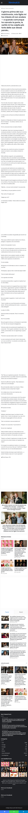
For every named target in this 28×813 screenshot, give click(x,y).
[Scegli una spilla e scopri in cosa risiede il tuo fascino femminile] (21, 563)
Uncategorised (5, 755)
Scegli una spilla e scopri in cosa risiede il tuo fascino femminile (21, 569)
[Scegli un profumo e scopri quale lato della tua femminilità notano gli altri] (7, 563)
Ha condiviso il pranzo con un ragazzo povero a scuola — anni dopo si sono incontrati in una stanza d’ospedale (18, 618)
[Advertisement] (14, 70)
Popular (7, 612)
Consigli (3, 744)
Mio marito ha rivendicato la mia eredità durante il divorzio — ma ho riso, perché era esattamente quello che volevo (18, 645)
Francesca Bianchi (6, 33)
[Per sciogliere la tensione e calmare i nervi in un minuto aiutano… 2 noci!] (14, 774)
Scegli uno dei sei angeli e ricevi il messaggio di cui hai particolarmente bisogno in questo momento (7, 551)
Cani (3, 742)
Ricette (3, 751)
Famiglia (3, 746)
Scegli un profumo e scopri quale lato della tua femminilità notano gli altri (7, 569)
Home (3, 8)
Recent (21, 612)
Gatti (3, 749)
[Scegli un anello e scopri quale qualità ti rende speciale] (23, 774)
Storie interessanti (10, 8)
